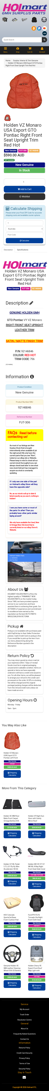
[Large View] (7, 118)
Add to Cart (25, 189)
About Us (24, 1029)
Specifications (22, 250)
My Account (24, 1009)
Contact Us (24, 1039)
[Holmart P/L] (24, 9)
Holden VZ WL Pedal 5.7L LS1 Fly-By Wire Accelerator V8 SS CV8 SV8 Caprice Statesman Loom (11, 869)
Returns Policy (24, 1048)
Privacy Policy (24, 1058)
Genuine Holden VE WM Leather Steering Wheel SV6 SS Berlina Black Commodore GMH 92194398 (12, 970)
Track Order (24, 1015)
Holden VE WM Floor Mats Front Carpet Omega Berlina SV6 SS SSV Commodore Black (12, 821)
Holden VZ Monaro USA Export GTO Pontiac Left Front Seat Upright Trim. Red (11, 758)
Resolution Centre (24, 1020)
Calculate (25, 241)
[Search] (44, 39)
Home (8, 61)
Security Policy (24, 1069)
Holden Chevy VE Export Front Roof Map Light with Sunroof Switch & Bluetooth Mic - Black (36, 970)
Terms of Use (24, 1063)
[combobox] (22, 39)
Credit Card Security (24, 1053)
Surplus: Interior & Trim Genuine (25, 61)
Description (8, 250)
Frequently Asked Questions (24, 1034)
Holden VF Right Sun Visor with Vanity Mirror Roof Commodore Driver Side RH (36, 821)
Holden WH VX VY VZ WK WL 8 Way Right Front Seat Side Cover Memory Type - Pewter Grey (36, 869)
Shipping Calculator (12, 774)
